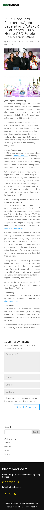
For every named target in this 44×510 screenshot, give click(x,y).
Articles (33, 41)
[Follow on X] (10, 494)
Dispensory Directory (26, 474)
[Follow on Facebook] (5, 494)
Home (4, 474)
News (6, 450)
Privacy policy (31, 507)
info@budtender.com (11, 487)
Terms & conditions (15, 507)
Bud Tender (11, 41)
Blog (38, 474)
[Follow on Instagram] (15, 494)
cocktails (7, 446)
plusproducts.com (11, 301)
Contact (5, 477)
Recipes (7, 454)
